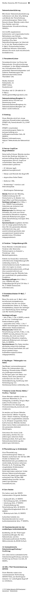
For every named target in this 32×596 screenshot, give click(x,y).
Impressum (5, 591)
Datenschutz (13, 591)
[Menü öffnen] (28, 3)
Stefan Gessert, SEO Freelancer (14, 3)
